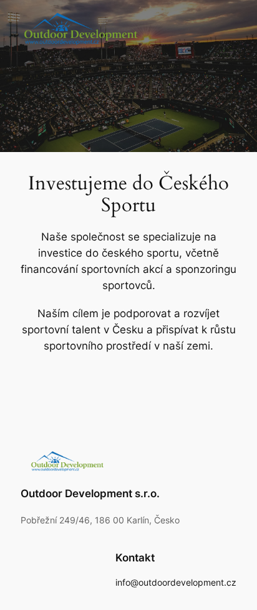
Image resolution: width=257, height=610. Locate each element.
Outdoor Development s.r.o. (90, 493)
